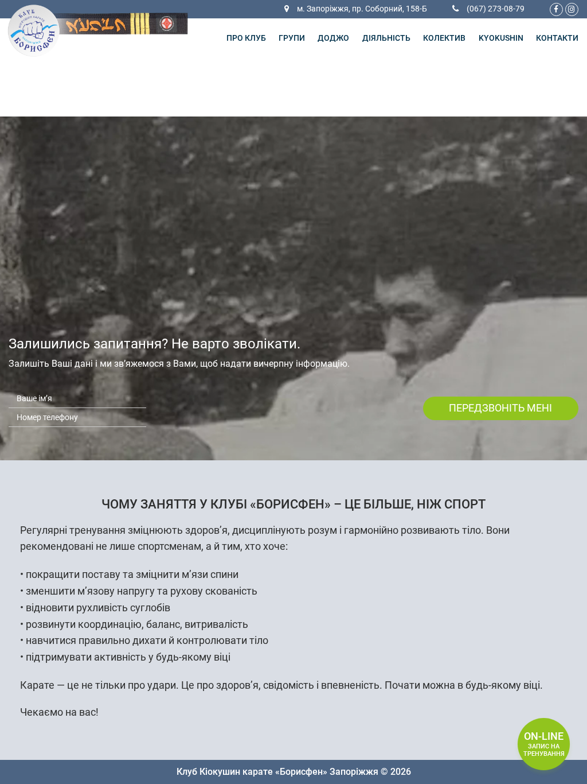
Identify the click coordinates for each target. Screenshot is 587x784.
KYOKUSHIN (501, 38)
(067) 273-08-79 (496, 9)
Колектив (444, 38)
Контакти (557, 38)
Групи (292, 38)
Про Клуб (246, 38)
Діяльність (386, 38)
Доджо (333, 38)
